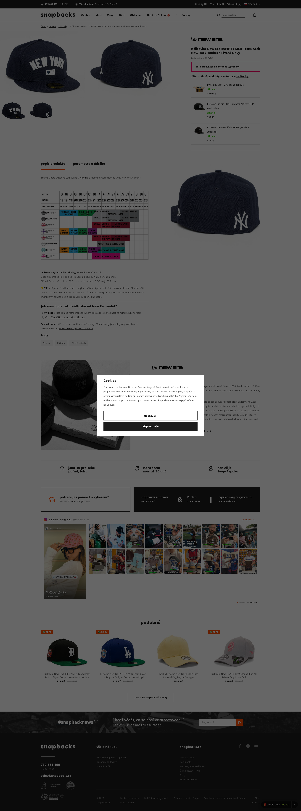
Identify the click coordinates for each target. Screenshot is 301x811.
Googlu (131, 395)
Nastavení (150, 415)
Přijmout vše (151, 426)
